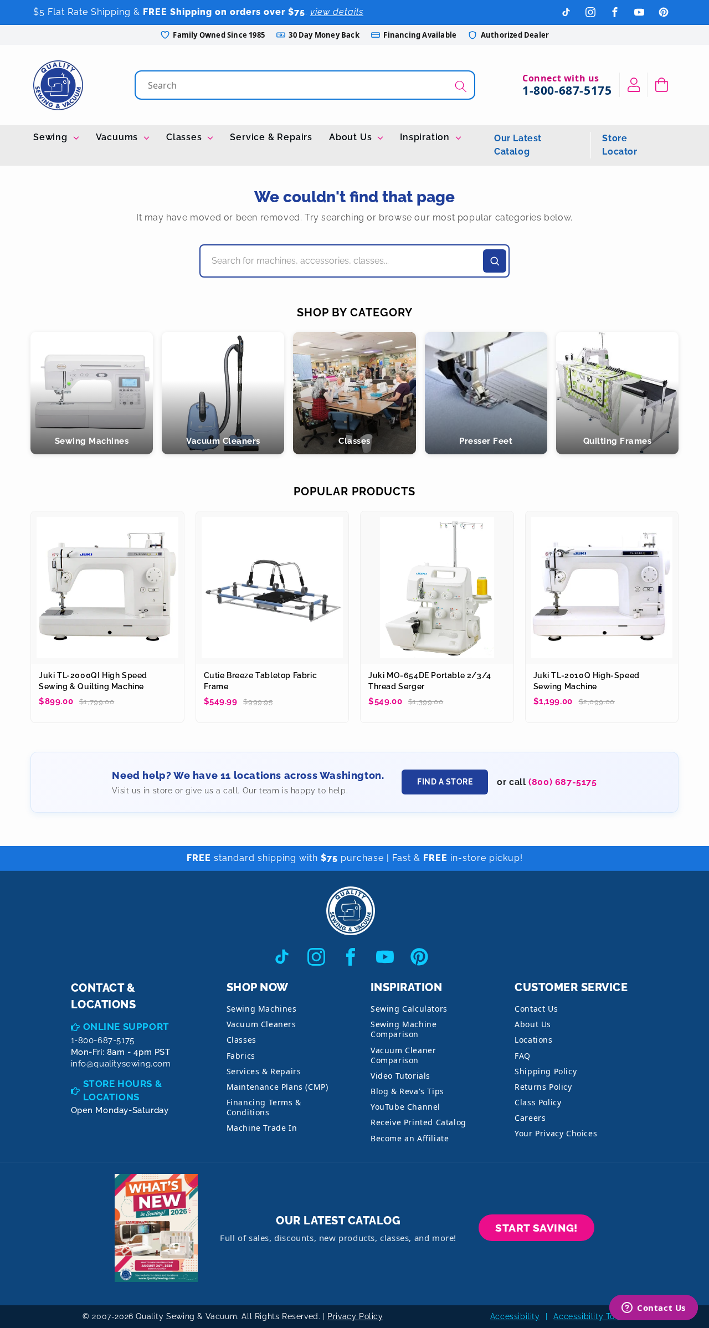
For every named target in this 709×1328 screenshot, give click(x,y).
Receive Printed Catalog (418, 1122)
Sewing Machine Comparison (403, 1029)
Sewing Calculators (409, 1008)
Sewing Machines (262, 1008)
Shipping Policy (546, 1071)
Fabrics (241, 1055)
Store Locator (619, 145)
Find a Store (444, 781)
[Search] (461, 86)
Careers (530, 1117)
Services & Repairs (264, 1071)
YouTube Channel (405, 1106)
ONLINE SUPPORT (126, 1026)
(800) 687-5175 (562, 782)
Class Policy (538, 1102)
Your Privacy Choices (556, 1133)
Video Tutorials (400, 1075)
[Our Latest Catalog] (156, 1228)
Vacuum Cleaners (261, 1024)
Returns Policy (543, 1086)
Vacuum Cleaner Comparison (403, 1055)
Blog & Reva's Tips (407, 1091)
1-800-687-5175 (567, 90)
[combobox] (306, 85)
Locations (533, 1039)
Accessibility (515, 1316)
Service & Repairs (271, 137)
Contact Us (536, 1008)
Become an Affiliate (410, 1138)
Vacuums (118, 137)
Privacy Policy (355, 1316)
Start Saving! (536, 1228)
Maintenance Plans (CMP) (277, 1086)
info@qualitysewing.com (121, 1064)
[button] (661, 85)
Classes (185, 137)
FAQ (523, 1055)
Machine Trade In (262, 1127)
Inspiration (426, 137)
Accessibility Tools (589, 1316)
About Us (351, 137)
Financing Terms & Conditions (264, 1107)
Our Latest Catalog (518, 145)
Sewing (51, 137)
